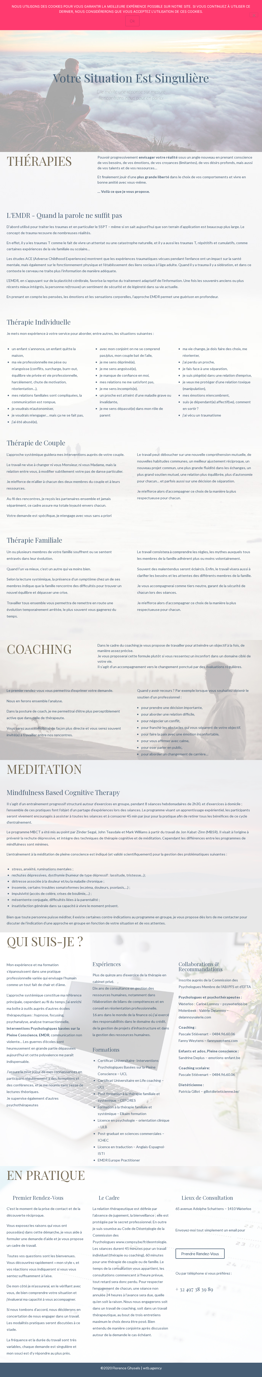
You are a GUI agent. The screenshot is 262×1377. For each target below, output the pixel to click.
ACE (28, 258)
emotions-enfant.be (224, 1057)
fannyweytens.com (222, 1040)
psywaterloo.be (235, 1004)
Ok (132, 20)
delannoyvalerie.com (195, 1017)
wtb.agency (152, 1368)
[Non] (253, 15)
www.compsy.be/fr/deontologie (141, 1242)
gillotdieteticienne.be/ (221, 1091)
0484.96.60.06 (223, 1034)
